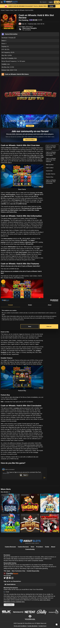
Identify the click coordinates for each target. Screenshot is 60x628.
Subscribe (9, 604)
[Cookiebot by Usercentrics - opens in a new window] (51, 300)
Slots (32, 547)
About (53, 547)
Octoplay (11, 37)
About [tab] (49, 305)
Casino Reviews (23, 547)
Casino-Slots (9, 10)
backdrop (6, 220)
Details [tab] (30, 305)
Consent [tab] (10, 305)
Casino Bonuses (10, 547)
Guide (47, 547)
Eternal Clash (35, 413)
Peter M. (24, 24)
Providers (39, 547)
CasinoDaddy (30, 549)
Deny (29, 326)
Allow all (48, 326)
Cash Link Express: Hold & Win (33, 445)
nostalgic (16, 408)
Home (2, 10)
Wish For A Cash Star (30, 155)
